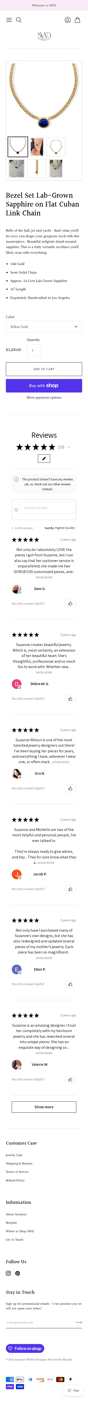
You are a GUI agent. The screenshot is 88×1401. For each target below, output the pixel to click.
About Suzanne (16, 1214)
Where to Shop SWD (20, 1231)
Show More (44, 577)
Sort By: (50, 528)
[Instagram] (8, 1274)
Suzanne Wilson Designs (30, 1359)
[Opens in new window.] (20, 592)
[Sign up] (79, 1322)
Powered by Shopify (60, 1359)
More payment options (44, 397)
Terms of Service (17, 1172)
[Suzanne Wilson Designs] (44, 36)
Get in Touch (14, 1239)
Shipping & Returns (19, 1163)
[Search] (18, 20)
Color (10, 317)
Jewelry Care (14, 1155)
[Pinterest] (17, 1274)
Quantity (33, 339)
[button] (69, 447)
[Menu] (9, 20)
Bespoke (11, 1222)
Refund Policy (15, 1180)
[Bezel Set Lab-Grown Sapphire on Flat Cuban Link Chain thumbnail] (18, 147)
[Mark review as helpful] (70, 603)
